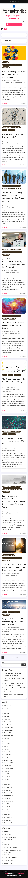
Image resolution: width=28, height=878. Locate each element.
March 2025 (7, 752)
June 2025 (7, 743)
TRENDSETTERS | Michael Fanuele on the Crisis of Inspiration (13, 325)
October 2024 (7, 765)
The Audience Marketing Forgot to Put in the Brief (14, 679)
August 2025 (7, 738)
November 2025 (8, 730)
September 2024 (8, 768)
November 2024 (8, 763)
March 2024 (7, 784)
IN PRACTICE (5, 62)
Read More (4, 103)
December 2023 (8, 793)
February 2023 (8, 817)
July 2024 (6, 773)
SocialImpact (5, 84)
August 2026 (7, 705)
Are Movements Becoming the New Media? (13, 695)
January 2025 (7, 757)
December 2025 (8, 727)
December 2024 (8, 760)
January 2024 (7, 790)
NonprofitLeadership (6, 577)
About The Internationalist (12, 875)
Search (3, 662)
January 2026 (7, 724)
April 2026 (6, 716)
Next (17, 657)
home (20, 875)
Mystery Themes (21, 873)
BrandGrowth (12, 389)
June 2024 (7, 776)
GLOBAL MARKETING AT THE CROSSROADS (11, 127)
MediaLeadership (13, 629)
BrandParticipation (14, 142)
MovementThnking (17, 143)
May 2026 (6, 713)
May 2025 (6, 746)
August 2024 (7, 771)
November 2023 (8, 795)
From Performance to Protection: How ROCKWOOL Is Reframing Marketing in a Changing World (13, 501)
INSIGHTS (5, 318)
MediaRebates (14, 273)
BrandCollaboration (14, 575)
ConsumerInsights (6, 207)
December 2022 (8, 823)
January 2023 (7, 820)
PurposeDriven (21, 512)
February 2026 (8, 722)
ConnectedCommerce (14, 448)
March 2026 (7, 719)
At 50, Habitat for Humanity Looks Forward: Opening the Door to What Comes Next (14, 567)
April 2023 (6, 812)
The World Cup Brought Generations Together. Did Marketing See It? (13, 684)
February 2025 (8, 754)
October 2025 (7, 733)
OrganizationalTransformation (8, 335)
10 (12, 657)
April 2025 (6, 749)
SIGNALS (5, 129)
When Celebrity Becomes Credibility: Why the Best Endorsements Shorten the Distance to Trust (15, 690)
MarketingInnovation (6, 391)
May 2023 (6, 809)
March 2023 (7, 814)
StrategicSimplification (7, 631)
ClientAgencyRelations (14, 272)
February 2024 (8, 787)
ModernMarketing (6, 450)
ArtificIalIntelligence (14, 206)
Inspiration (12, 333)
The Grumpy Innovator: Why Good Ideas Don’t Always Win (13, 382)
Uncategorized (8, 863)
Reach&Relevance (21, 629)
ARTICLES (5, 374)
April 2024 (6, 782)
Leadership (17, 333)
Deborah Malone (16, 80)
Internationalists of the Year (8, 555)
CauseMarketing (21, 82)
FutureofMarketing (6, 273)
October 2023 (7, 798)
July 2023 (6, 804)
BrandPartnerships (14, 82)
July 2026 (6, 708)
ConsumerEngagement (7, 143)
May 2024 (6, 779)
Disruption (18, 389)
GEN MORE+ (7, 834)
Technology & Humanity (7, 188)
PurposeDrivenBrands (16, 577)
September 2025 (8, 735)
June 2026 (7, 711)
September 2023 (8, 801)
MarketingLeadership (15, 207)
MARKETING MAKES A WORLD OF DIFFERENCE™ (12, 64)
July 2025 (6, 741)
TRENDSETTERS (6, 67)
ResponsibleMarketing (7, 513)
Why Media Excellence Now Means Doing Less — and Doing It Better (13, 621)
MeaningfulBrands (14, 512)
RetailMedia (12, 450)
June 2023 (7, 806)
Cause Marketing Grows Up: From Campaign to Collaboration (13, 74)
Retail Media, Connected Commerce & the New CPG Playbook (13, 441)
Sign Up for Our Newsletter (15, 24)
